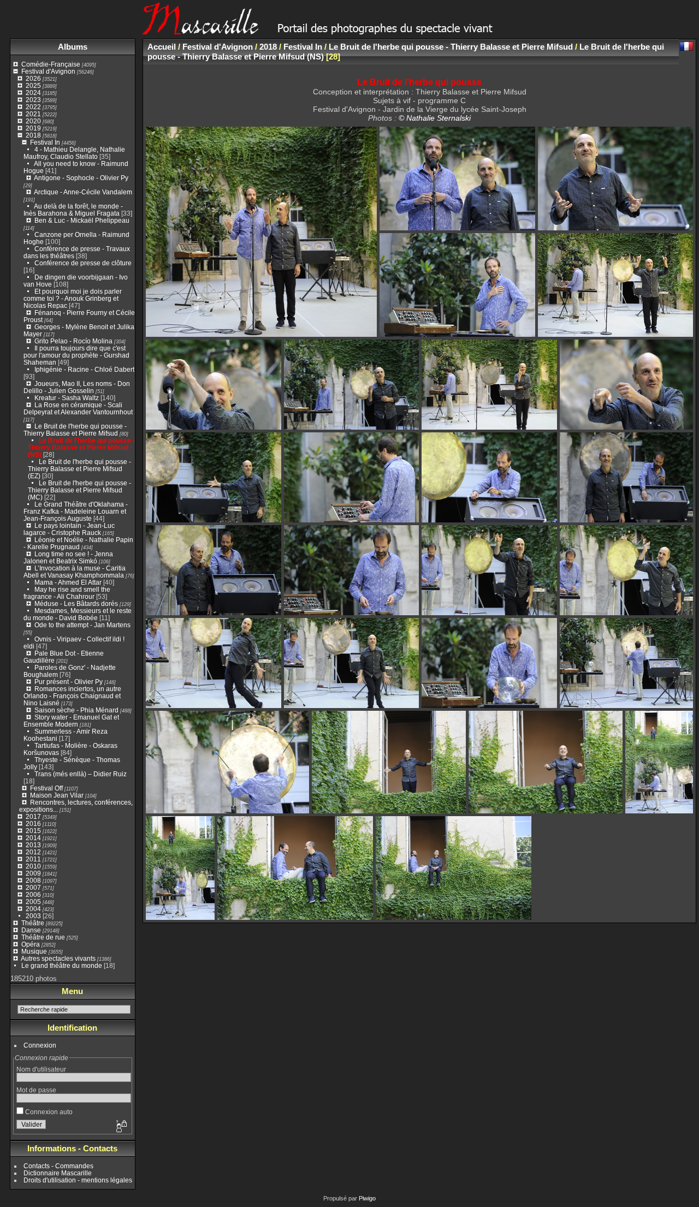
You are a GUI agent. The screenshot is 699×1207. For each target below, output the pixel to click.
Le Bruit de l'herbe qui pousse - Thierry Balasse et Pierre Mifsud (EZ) (79, 468)
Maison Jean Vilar (57, 795)
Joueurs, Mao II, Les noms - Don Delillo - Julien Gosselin (76, 387)
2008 (33, 880)
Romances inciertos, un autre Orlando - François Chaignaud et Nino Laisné (72, 695)
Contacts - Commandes (58, 1165)
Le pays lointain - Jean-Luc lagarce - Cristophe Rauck (69, 529)
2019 (33, 128)
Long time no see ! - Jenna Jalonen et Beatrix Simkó (68, 557)
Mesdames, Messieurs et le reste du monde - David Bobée (77, 614)
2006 (33, 894)
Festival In (45, 142)
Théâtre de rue (43, 937)
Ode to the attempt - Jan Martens (82, 624)
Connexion (39, 1045)
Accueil (161, 46)
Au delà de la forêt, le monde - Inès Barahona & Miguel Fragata (73, 210)
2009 (33, 873)
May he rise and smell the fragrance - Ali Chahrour (66, 593)
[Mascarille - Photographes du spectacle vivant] (349, 31)
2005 (33, 901)
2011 (33, 859)
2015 (33, 830)
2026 (33, 78)
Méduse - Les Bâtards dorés (76, 603)
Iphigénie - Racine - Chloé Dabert (84, 369)
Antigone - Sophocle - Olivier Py (81, 177)
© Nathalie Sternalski (435, 118)
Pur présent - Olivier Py (68, 681)
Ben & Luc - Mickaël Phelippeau (81, 220)
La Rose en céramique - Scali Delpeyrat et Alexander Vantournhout (78, 408)
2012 (33, 851)
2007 (33, 887)
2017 (33, 816)
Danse (31, 930)
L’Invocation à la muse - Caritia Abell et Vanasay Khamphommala (74, 571)
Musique (34, 951)
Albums (72, 46)
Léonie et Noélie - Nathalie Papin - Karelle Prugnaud (78, 543)
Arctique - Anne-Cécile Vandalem (83, 191)
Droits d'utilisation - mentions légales (77, 1180)
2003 (33, 915)
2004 (33, 908)
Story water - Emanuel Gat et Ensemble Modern (71, 721)
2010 (33, 866)
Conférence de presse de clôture (83, 262)
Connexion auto (48, 1111)
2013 (33, 844)
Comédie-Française (50, 64)
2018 (33, 135)
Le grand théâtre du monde (61, 965)
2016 (33, 823)
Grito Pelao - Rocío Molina (73, 340)
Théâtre (32, 922)
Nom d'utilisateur (41, 1069)
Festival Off (46, 788)
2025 (33, 85)
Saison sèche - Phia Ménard (76, 710)
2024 (33, 92)
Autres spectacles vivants (58, 958)
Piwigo (367, 1198)
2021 (33, 113)
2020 (33, 120)
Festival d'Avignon (48, 71)
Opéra (30, 944)
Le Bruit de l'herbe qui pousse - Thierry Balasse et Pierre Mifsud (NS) (81, 447)
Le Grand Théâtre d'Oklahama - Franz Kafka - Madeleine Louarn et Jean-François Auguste (75, 511)
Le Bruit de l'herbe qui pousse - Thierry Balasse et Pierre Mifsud (75, 430)
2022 (33, 106)
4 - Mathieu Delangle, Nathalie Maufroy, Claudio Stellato (74, 153)
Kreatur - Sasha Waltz (66, 397)
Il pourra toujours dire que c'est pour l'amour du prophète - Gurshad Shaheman (76, 355)
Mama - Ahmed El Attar (68, 582)
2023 (33, 99)
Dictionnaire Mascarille (57, 1172)
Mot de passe (36, 1089)
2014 (33, 837)
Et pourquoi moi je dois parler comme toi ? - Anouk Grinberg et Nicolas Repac (72, 298)
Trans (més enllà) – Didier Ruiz (80, 773)
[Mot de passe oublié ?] (121, 1127)
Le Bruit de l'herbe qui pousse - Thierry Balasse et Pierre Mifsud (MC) (79, 490)
